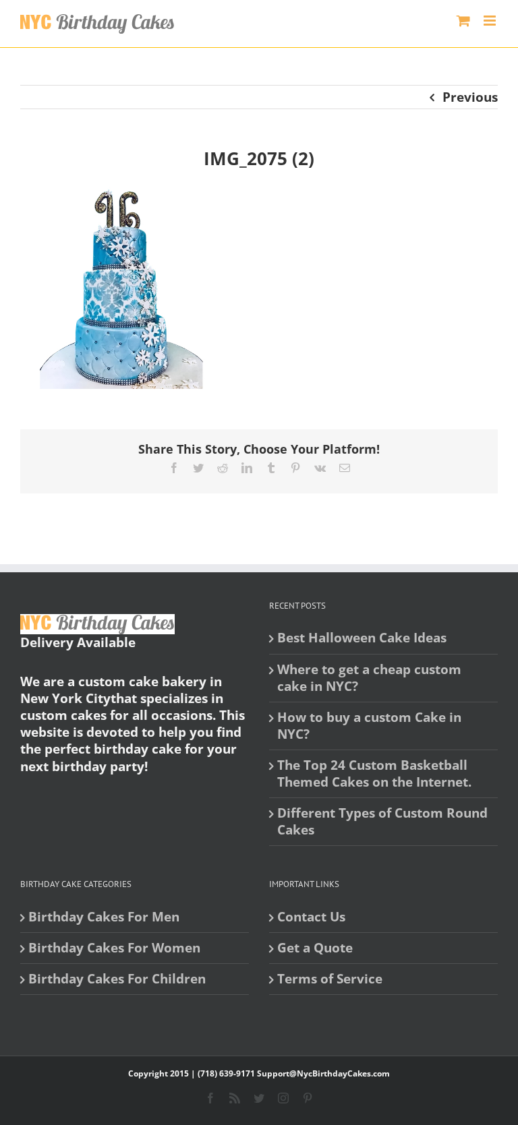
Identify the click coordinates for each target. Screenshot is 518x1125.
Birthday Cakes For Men (103, 917)
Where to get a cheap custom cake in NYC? (369, 678)
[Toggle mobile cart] (463, 20)
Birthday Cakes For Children (117, 979)
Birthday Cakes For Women (114, 948)
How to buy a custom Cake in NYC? (369, 726)
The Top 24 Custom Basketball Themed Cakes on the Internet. (374, 774)
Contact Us (311, 917)
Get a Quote (315, 948)
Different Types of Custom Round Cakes (382, 822)
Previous (470, 97)
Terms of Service (329, 979)
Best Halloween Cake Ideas (362, 638)
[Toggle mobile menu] (491, 20)
